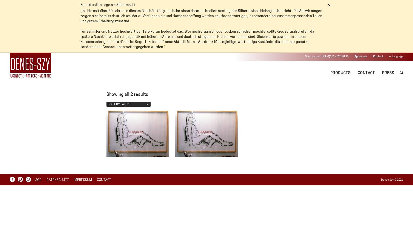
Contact (378, 56)
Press (388, 73)
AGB (38, 180)
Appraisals (361, 56)
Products (340, 73)
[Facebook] (13, 179)
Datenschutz (57, 180)
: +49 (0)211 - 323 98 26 (326, 56)
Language (397, 56)
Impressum (83, 180)
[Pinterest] (21, 179)
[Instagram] (29, 179)
